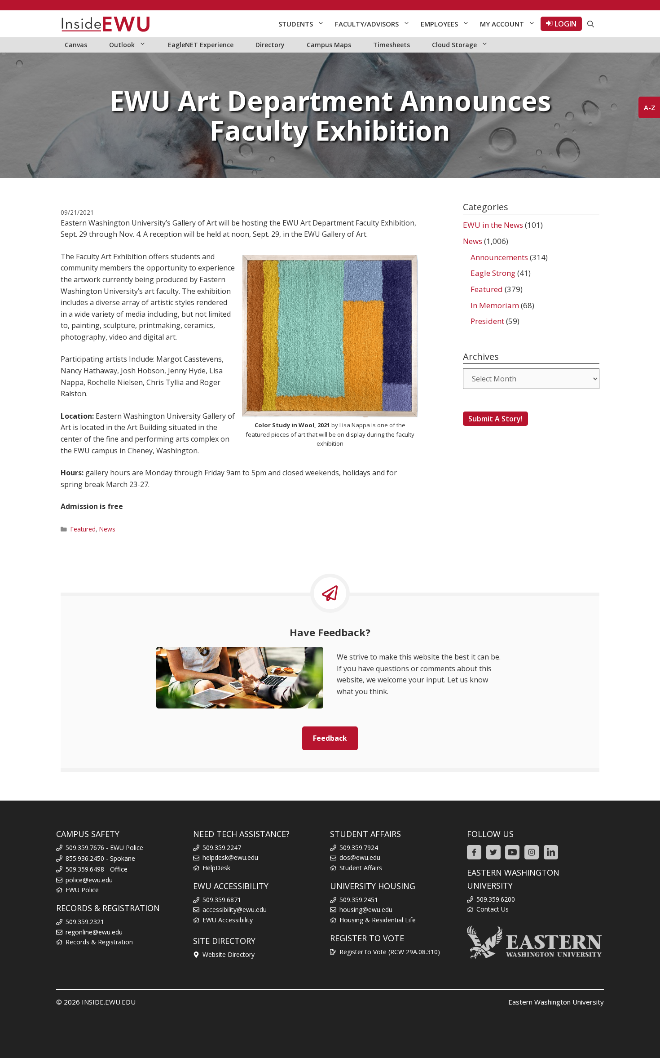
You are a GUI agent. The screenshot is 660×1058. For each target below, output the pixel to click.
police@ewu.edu (89, 880)
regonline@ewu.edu (94, 932)
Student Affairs (360, 867)
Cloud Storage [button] (454, 44)
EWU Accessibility (227, 920)
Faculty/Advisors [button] (367, 23)
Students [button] (295, 23)
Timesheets (391, 44)
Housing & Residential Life (377, 920)
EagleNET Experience (200, 44)
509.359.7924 (358, 847)
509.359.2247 (221, 847)
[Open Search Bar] (590, 23)
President (487, 321)
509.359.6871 (221, 899)
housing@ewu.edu (365, 909)
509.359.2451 (358, 899)
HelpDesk (216, 867)
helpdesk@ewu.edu (230, 857)
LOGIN (564, 24)
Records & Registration (99, 942)
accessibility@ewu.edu (234, 909)
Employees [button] (439, 23)
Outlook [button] (122, 44)
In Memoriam (495, 305)
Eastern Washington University (556, 1001)
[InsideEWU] (105, 23)
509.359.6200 (495, 899)
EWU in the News (493, 225)
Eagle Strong (493, 273)
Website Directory (228, 954)
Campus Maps (329, 44)
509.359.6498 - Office (97, 869)
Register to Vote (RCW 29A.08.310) (389, 951)
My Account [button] (502, 23)
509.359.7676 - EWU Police (104, 847)
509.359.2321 (85, 921)
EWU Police (82, 889)
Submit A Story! (495, 419)
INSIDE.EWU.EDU (109, 1001)
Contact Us (492, 909)
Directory (270, 44)
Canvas (76, 44)
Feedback (330, 738)
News (107, 529)
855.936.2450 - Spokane (100, 858)
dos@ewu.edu (359, 857)
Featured (83, 529)
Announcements (499, 257)
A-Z (650, 107)
